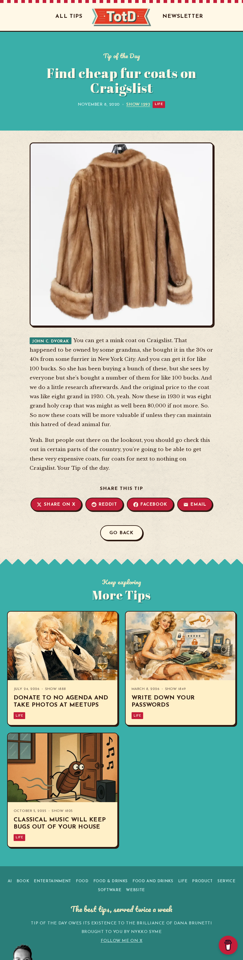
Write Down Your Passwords (163, 701)
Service (227, 881)
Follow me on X (122, 941)
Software (109, 890)
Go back (121, 533)
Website (135, 890)
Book (23, 881)
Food (82, 881)
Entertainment (52, 881)
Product (202, 881)
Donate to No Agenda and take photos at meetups (61, 701)
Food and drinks (152, 881)
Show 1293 (138, 104)
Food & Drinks (110, 881)
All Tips (68, 16)
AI (10, 881)
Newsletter (182, 16)
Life (159, 104)
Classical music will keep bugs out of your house (60, 823)
